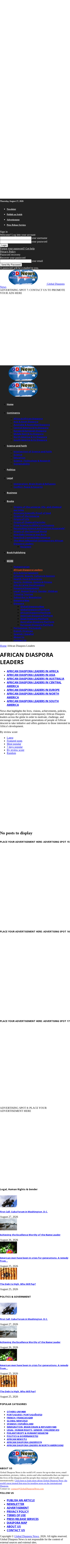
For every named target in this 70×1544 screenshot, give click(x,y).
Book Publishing (16, 552)
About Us (19, 637)
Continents (13, 412)
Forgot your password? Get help (17, 248)
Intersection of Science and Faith (33, 451)
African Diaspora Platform (35, 612)
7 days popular (15, 746)
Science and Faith (17, 445)
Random (11, 753)
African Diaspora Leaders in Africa (33, 671)
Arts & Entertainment (26, 572)
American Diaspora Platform (36, 615)
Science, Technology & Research (32, 460)
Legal (10, 478)
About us (14, 1526)
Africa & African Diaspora (28, 418)
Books (10, 501)
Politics (11, 469)
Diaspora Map (21, 600)
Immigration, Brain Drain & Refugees (35, 483)
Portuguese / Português (27, 627)
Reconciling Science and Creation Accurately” (39, 528)
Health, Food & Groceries (28, 578)
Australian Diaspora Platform (37, 621)
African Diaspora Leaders (28, 569)
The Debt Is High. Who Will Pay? (18, 1284)
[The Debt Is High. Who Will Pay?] (8, 1278)
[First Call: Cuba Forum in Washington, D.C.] (8, 1206)
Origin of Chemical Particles (29, 522)
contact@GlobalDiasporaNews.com (27, 1488)
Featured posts (14, 740)
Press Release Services (16, 225)
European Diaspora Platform (36, 624)
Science (18, 454)
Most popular (14, 743)
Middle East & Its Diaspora (28, 433)
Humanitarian (22, 566)
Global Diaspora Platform (35, 609)
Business (12, 492)
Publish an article (21, 1500)
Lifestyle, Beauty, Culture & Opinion (34, 575)
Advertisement (13, 220)
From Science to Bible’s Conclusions (34, 525)
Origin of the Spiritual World (30, 531)
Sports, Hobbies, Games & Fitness (33, 582)
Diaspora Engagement (26, 588)
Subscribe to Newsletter (28, 597)
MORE (10, 560)
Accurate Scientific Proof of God (32, 513)
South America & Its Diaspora (30, 439)
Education (19, 457)
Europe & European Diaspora (30, 430)
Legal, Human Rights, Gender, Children (36, 591)
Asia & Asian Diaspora (26, 421)
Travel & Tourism (23, 594)
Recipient (25, 546)
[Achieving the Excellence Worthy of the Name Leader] (8, 1229)
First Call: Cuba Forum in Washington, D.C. (24, 1211)
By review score (15, 750)
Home (10, 404)
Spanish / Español (24, 634)
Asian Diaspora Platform (34, 618)
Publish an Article (14, 214)
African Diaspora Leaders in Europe (33, 690)
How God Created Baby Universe (32, 537)
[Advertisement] (35, 330)
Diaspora (19, 603)
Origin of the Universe (26, 516)
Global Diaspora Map (32, 606)
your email (37, 260)
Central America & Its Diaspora (31, 427)
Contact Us (20, 640)
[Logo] (23, 379)
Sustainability (22, 463)
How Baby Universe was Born (30, 534)
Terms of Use (16, 1515)
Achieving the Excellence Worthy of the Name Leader (30, 1234)
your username (39, 238)
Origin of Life (21, 519)
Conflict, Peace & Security (28, 486)
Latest (10, 737)
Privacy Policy (8, 251)
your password (39, 241)
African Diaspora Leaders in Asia (31, 675)
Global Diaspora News (26, 1536)
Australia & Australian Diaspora (32, 424)
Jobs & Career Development (29, 585)
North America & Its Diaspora (30, 436)
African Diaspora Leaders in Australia (35, 679)
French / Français (23, 630)
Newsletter (11, 209)
